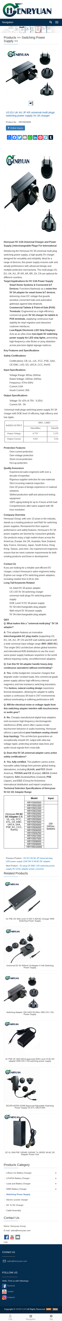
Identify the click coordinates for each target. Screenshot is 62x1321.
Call (10, 1319)
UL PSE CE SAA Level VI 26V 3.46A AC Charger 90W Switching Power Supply (30, 920)
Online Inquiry (16, 128)
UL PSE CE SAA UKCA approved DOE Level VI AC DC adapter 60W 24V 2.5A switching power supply (30, 1060)
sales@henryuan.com (21, 1230)
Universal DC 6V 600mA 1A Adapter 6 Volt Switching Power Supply (30, 966)
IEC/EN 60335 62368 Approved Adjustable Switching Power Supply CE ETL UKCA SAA (30, 1107)
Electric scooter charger (17, 1200)
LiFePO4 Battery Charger (18, 1178)
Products (10, 37)
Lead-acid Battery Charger (18, 1183)
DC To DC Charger (15, 1205)
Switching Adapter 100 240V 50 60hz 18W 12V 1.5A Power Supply (30, 1013)
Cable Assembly (13, 1210)
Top (51, 1319)
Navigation (7, 22)
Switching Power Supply (24, 39)
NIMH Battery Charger (16, 1189)
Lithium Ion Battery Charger (19, 1173)
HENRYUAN (21, 1309)
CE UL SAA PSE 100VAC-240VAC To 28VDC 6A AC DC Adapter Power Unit (30, 1153)
